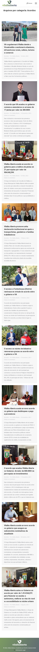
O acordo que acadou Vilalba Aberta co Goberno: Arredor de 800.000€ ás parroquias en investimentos (19, 471)
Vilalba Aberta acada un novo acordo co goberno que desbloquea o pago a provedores (19, 411)
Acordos (6, 56)
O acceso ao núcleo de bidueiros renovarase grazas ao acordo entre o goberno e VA (19, 351)
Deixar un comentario (9, 58)
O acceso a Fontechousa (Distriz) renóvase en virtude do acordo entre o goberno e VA (19, 292)
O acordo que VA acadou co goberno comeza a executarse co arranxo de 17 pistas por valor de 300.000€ (19, 107)
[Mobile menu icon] (36, 3)
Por (14, 56)
